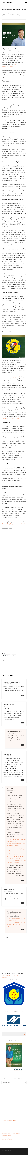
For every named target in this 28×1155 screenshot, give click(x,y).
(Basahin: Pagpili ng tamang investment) (13, 524)
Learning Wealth (7, 1139)
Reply (23, 695)
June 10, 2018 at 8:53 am (8, 755)
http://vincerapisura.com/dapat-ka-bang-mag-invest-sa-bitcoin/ (16, 924)
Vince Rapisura (6, 2)
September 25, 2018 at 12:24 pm (12, 733)
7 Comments (15, 14)
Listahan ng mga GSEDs (14, 377)
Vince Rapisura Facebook (9, 1120)
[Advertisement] (14, 590)
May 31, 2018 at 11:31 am (11, 913)
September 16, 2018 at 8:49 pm (9, 706)
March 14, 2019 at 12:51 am (9, 683)
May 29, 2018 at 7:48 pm (8, 891)
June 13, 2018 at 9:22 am (11, 790)
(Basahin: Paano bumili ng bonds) (11, 418)
